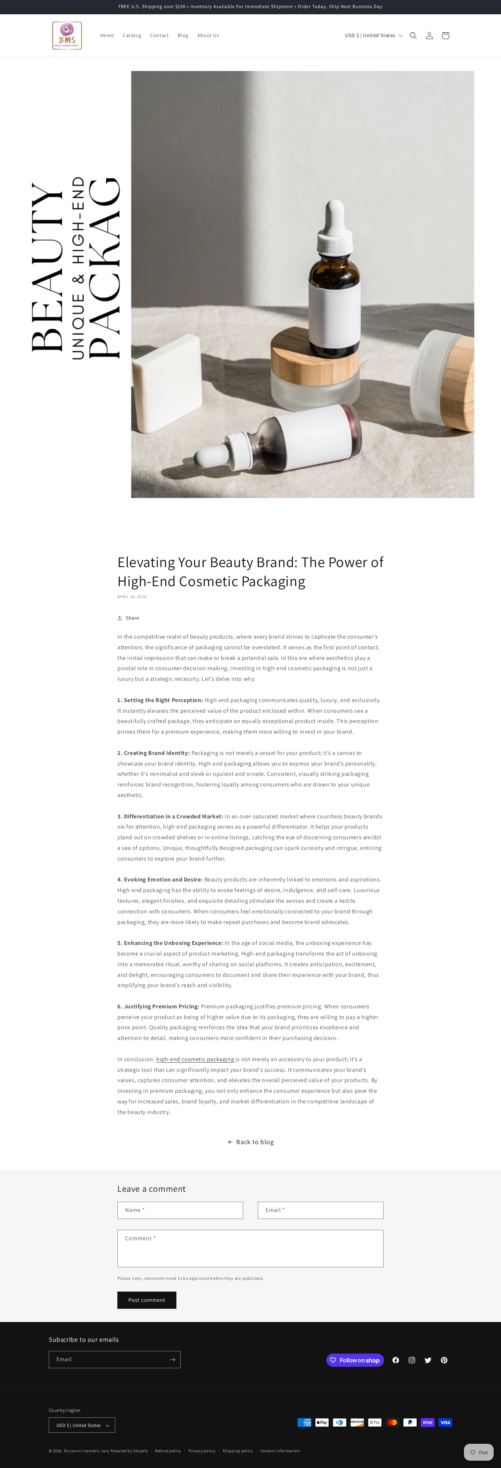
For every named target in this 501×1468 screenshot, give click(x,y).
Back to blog (255, 1141)
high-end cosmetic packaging (195, 1059)
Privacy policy (202, 1450)
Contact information (280, 1450)
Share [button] (132, 617)
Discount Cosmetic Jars (86, 1451)
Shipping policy (238, 1450)
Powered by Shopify (129, 1451)
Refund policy (168, 1450)
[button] (413, 36)
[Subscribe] (172, 1359)
